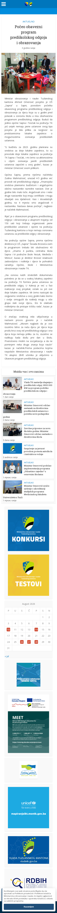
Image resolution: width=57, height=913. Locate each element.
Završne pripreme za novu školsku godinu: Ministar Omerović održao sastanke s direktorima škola (38, 432)
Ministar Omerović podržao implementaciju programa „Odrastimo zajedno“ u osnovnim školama (37, 470)
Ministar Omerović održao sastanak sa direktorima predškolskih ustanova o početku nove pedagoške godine (26, 411)
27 (29, 641)
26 (22, 641)
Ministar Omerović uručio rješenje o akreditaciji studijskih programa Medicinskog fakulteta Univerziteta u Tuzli (26, 491)
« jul (7, 656)
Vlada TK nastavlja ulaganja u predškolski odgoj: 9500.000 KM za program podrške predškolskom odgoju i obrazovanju (27, 388)
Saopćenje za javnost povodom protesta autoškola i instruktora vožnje (38, 451)
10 (8, 629)
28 (36, 641)
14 (36, 629)
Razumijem (29, 907)
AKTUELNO (29, 21)
